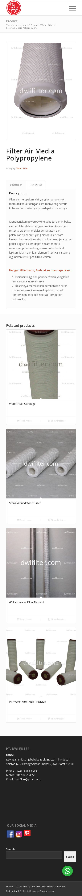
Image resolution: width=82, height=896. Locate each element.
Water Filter (22, 168)
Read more (25, 420)
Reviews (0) (36, 184)
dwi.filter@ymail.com (27, 779)
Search (10, 849)
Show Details (57, 420)
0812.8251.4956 (25, 775)
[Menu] (70, 7)
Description (16, 184)
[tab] (16, 185)
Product (11, 21)
